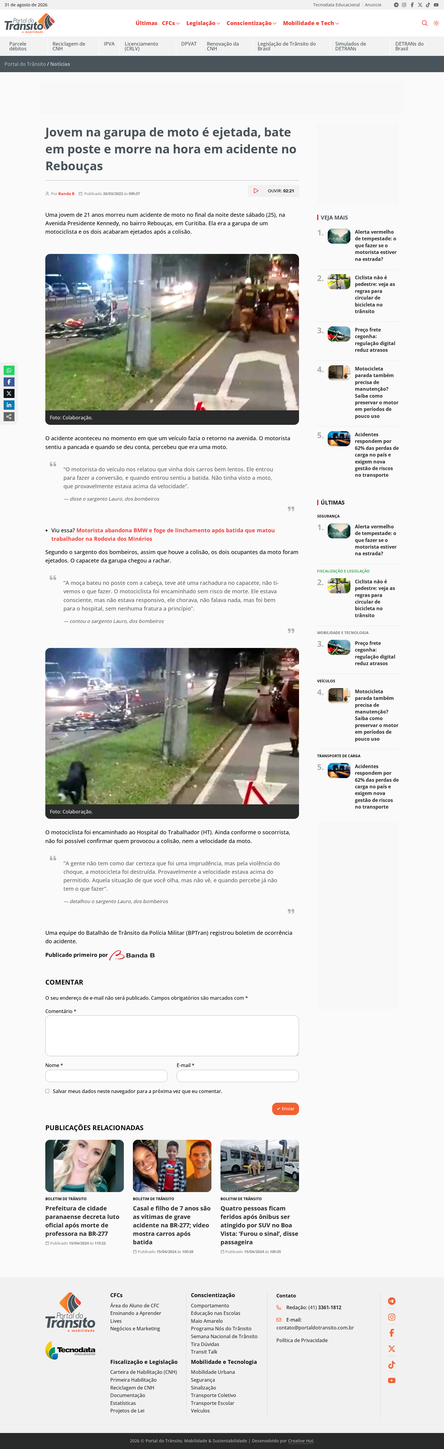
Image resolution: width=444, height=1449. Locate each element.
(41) (324, 1307)
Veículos (200, 1411)
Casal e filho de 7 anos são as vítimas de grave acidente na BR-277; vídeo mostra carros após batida (172, 1225)
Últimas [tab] (333, 502)
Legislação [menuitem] (200, 23)
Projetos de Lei (127, 1411)
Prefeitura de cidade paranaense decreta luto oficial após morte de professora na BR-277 (82, 1221)
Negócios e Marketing (135, 1329)
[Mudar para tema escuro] (436, 23)
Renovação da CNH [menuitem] (223, 46)
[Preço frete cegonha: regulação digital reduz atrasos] (339, 333)
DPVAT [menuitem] (189, 43)
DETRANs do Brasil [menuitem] (409, 46)
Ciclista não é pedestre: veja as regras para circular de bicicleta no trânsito (375, 294)
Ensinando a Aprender (135, 1313)
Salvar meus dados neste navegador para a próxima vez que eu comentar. (137, 1091)
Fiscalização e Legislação (144, 1362)
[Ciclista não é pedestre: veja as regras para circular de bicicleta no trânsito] (339, 281)
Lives (116, 1321)
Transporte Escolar (212, 1403)
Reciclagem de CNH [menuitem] (69, 46)
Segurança (203, 1380)
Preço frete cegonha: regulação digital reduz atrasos (375, 339)
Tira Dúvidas (205, 1344)
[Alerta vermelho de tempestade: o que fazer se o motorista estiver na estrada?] (339, 236)
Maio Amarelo (207, 1321)
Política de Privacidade (302, 1340)
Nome (54, 1065)
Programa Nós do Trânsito (221, 1329)
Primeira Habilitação (133, 1380)
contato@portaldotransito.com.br (315, 1327)
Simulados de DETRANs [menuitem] (350, 46)
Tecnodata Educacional (336, 5)
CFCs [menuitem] (168, 23)
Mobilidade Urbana (213, 1372)
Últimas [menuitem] (146, 23)
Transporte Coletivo (213, 1395)
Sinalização (203, 1388)
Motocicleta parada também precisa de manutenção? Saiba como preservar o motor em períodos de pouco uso (376, 392)
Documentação (127, 1395)
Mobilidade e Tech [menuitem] (308, 23)
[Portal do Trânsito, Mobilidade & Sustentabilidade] (70, 1312)
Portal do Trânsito (25, 64)
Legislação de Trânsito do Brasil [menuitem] (287, 46)
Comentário (60, 1011)
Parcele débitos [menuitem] (18, 46)
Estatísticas (123, 1403)
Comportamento (210, 1306)
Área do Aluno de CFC (134, 1306)
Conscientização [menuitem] (249, 23)
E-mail (186, 1065)
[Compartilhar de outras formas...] (9, 416)
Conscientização (213, 1295)
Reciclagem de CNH (132, 1388)
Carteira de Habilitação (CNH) (143, 1372)
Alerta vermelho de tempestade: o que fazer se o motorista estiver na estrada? (376, 245)
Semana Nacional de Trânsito (224, 1336)
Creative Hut (300, 1441)
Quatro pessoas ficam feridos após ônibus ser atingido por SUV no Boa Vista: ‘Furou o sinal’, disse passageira (259, 1225)
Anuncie (373, 5)
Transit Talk (204, 1352)
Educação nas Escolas (215, 1313)
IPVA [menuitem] (109, 43)
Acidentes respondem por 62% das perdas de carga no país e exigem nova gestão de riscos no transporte (377, 454)
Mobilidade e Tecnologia (224, 1362)
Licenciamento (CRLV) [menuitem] (141, 46)
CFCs (116, 1295)
